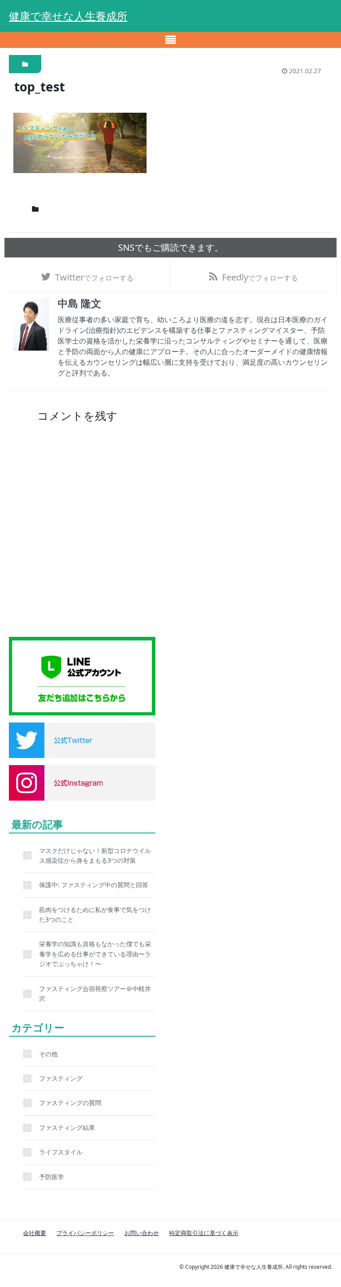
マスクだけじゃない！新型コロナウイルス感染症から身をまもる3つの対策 (95, 855)
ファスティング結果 (67, 1127)
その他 (48, 1054)
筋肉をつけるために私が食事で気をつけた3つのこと (95, 914)
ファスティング (61, 1078)
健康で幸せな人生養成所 (68, 15)
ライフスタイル (61, 1152)
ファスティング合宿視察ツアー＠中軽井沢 (95, 993)
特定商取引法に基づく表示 (203, 1233)
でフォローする (94, 277)
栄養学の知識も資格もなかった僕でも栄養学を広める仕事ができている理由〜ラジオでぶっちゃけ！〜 (95, 954)
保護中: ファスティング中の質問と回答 (93, 884)
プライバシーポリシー (85, 1233)
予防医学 (51, 1177)
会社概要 (34, 1233)
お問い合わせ (141, 1233)
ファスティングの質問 (70, 1102)
